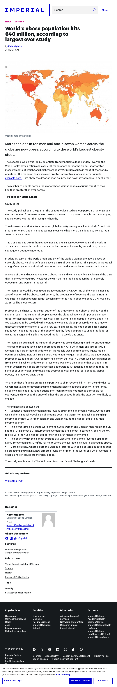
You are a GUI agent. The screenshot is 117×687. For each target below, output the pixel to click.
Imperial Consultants (98, 637)
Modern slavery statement (76, 655)
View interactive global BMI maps (22, 564)
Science (19, 21)
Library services (13, 628)
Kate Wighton (15, 46)
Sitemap (37, 655)
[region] (58, 675)
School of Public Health (17, 577)
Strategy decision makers (18, 592)
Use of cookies (40, 658)
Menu (105, 10)
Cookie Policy (63, 674)
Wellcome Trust (14, 481)
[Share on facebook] (6, 538)
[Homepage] (27, 10)
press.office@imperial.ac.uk (20, 525)
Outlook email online (15, 631)
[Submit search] (94, 10)
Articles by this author (18, 528)
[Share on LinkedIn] (11, 538)
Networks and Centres (71, 621)
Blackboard (10, 616)
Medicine (37, 618)
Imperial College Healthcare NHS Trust (99, 632)
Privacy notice (101, 655)
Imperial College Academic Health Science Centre (96, 619)
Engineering (38, 616)
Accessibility (51, 655)
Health (8, 572)
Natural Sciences (41, 621)
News (8, 21)
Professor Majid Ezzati (16, 549)
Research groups (69, 624)
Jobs (7, 624)
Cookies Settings (12, 680)
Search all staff (67, 628)
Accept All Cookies (80, 680)
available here (13, 178)
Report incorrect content (65, 658)
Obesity (9, 588)
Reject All (103, 680)
